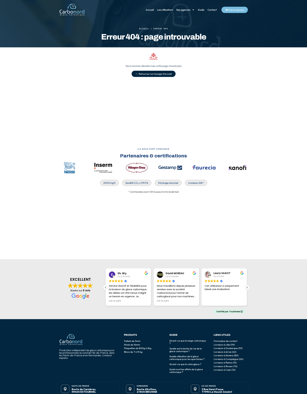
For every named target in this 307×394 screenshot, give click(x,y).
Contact (212, 9)
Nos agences (183, 9)
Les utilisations (165, 9)
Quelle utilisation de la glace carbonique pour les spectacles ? (187, 358)
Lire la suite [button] (115, 300)
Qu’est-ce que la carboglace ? (185, 364)
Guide (201, 9)
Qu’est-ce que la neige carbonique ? (187, 342)
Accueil (150, 9)
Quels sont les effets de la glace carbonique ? (186, 371)
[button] (246, 287)
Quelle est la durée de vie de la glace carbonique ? (185, 350)
